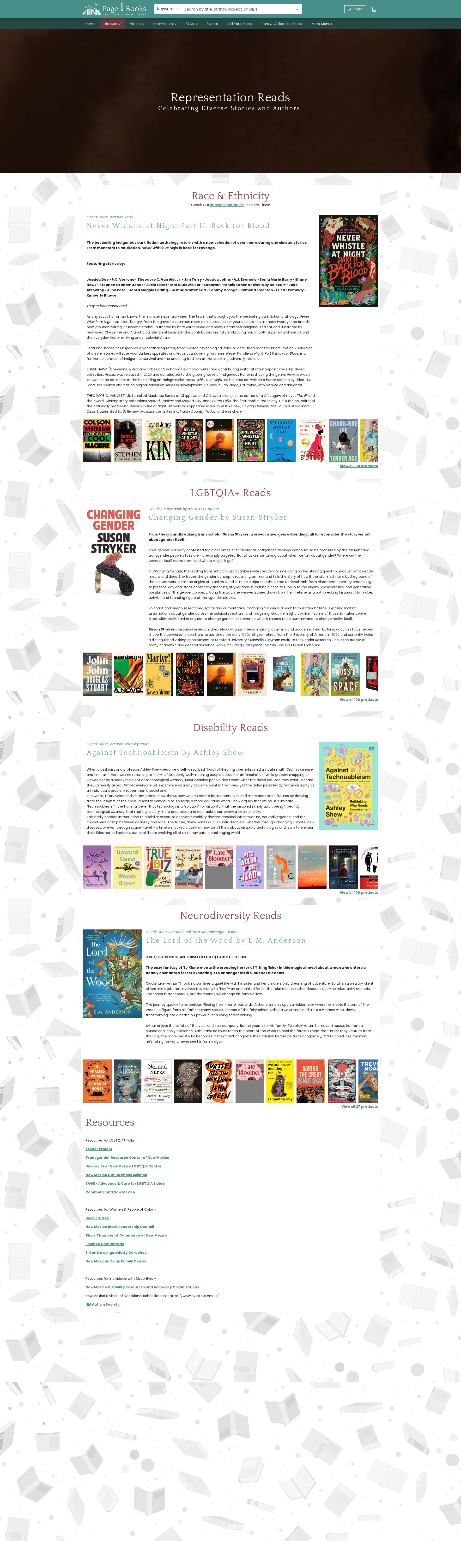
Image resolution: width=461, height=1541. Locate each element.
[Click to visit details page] (348, 261)
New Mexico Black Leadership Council (119, 1226)
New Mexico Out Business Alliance (116, 1174)
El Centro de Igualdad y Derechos (115, 1252)
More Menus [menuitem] (322, 23)
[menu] (230, 23)
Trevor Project (98, 1149)
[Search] (297, 9)
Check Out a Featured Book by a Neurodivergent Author (192, 931)
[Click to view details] (97, 440)
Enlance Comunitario (104, 1244)
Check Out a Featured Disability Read (117, 744)
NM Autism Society (102, 1304)
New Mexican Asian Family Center (116, 1261)
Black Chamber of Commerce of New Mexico (126, 1235)
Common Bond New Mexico (110, 1192)
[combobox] (168, 8)
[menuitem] (90, 23)
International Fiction (227, 204)
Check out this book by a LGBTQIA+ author (184, 508)
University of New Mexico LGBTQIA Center (123, 1166)
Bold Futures (97, 1218)
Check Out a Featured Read (110, 217)
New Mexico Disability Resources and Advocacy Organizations (142, 1287)
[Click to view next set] (89, 442)
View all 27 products (359, 1106)
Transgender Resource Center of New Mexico (127, 1157)
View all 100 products (359, 466)
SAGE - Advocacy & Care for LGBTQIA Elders (125, 1183)
